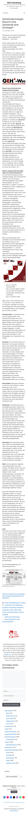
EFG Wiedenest (17, 605)
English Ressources (11, 731)
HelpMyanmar (10, 721)
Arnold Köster (9, 726)
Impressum (5, 802)
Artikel (6, 602)
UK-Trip (8, 723)
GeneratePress (14, 810)
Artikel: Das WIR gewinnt (12, 617)
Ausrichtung (8, 605)
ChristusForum (10, 716)
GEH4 (11, 610)
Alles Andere (9, 710)
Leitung (23, 602)
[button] (24, 13)
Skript (8, 760)
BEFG (7, 713)
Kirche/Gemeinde (14, 602)
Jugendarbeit (10, 739)
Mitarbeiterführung (12, 744)
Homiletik (9, 755)
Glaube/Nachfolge (10, 734)
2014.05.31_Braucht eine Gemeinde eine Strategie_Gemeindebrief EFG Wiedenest (13, 596)
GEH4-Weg (17, 610)
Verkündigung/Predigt (11, 750)
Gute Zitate (9, 718)
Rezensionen (9, 747)
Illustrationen (10, 758)
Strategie (5, 614)
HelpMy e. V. (8, 654)
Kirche (4, 612)
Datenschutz (11, 802)
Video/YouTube (11, 763)
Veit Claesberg (14, 3)
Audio (8, 752)
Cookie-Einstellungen (20, 802)
